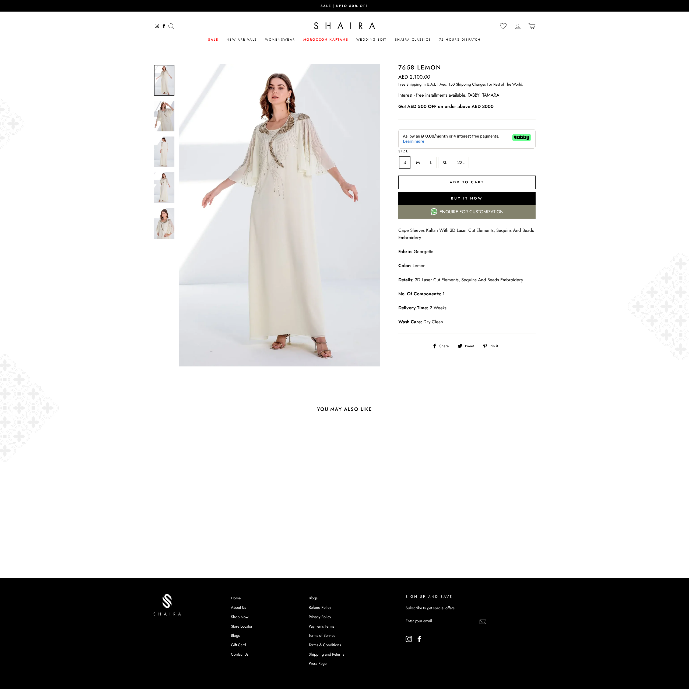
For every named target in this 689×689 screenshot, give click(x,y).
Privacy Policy (320, 617)
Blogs (235, 635)
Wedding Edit (371, 39)
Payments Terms (321, 626)
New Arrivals (242, 39)
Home (236, 598)
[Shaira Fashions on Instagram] (409, 638)
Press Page (317, 663)
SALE (213, 39)
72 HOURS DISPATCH (460, 39)
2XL (461, 162)
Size (403, 151)
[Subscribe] (482, 621)
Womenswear (280, 39)
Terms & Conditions (325, 645)
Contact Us (239, 654)
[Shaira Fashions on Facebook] (419, 638)
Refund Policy (320, 607)
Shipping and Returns (326, 654)
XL (444, 162)
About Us (238, 607)
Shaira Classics (413, 39)
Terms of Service (322, 635)
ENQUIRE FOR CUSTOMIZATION (472, 211)
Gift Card (238, 645)
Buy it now (467, 198)
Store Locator (241, 626)
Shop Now (239, 617)
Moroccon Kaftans (325, 39)
